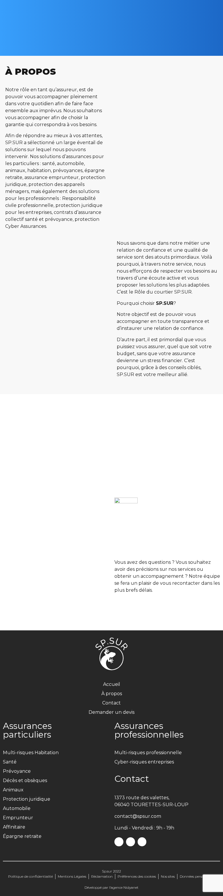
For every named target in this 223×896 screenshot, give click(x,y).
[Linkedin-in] (142, 841)
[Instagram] (130, 841)
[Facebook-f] (118, 841)
